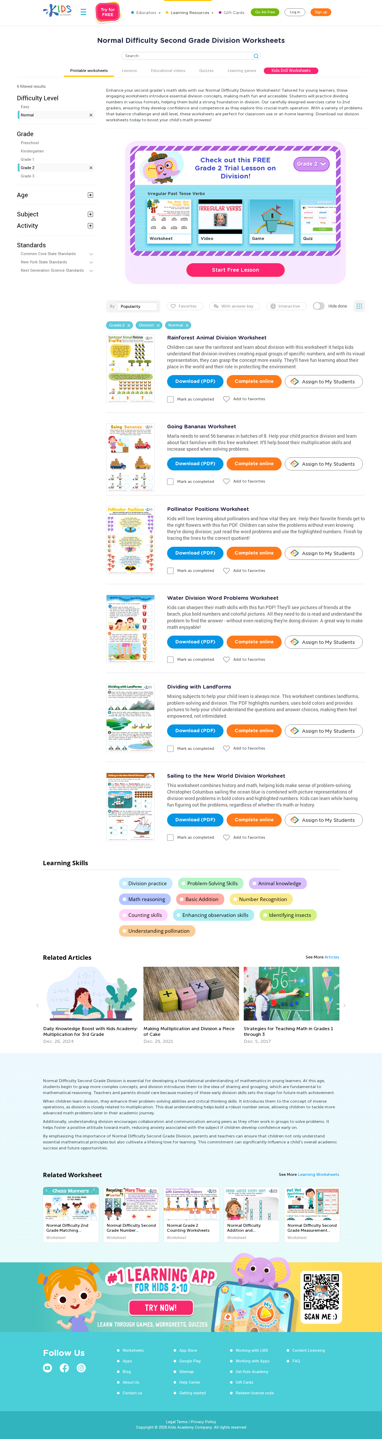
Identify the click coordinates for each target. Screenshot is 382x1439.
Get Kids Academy (252, 1371)
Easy (25, 106)
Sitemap (186, 1371)
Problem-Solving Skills (212, 883)
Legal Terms (177, 1421)
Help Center (189, 1382)
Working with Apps (252, 1360)
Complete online (254, 381)
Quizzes (206, 70)
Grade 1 (27, 159)
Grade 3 (27, 175)
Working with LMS (252, 1350)
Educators (145, 12)
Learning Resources (189, 12)
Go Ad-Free (265, 12)
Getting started (192, 1392)
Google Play (190, 1360)
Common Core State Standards (48, 253)
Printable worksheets (89, 70)
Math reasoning (146, 899)
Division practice (147, 883)
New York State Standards (44, 261)
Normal (27, 114)
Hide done (337, 306)
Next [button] (343, 1005)
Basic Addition (202, 899)
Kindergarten (32, 151)
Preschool (30, 142)
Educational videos (168, 70)
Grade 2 (27, 167)
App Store (188, 1350)
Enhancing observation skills (215, 915)
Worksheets (133, 1350)
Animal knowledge (279, 883)
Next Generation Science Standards (52, 270)
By (112, 306)
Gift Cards (233, 12)
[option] (91, 1005)
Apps (127, 1360)
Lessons (129, 70)
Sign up (321, 12)
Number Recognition (263, 899)
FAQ (296, 1360)
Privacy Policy (203, 1421)
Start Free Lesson (235, 270)
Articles (332, 957)
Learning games (242, 70)
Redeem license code (255, 1392)
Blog (127, 1371)
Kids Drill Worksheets (291, 70)
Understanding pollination (159, 931)
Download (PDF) (195, 381)
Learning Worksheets (318, 1174)
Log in (295, 12)
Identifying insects (290, 915)
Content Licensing (308, 1350)
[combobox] (137, 306)
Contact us (132, 1392)
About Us (131, 1382)
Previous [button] (38, 1005)
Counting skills (145, 915)
